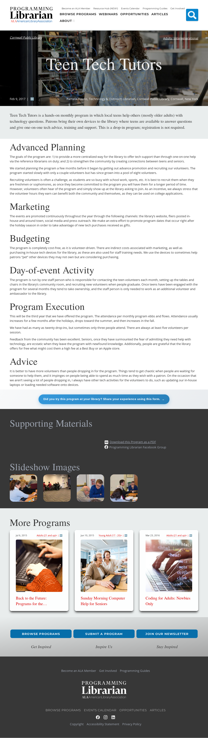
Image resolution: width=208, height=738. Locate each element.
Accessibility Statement (103, 724)
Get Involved (177, 8)
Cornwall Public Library (26, 37)
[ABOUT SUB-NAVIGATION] (73, 21)
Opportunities (133, 710)
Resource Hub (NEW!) (105, 8)
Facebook (98, 717)
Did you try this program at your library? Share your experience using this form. (101, 399)
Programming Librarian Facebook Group (137, 447)
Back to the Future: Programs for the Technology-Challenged (35, 603)
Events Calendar (130, 8)
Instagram (106, 717)
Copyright (77, 724)
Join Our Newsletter (167, 634)
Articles (158, 710)
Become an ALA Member (76, 8)
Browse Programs (41, 634)
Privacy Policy (131, 724)
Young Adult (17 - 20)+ (110, 535)
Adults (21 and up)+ (47, 535)
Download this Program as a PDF (133, 442)
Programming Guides (155, 8)
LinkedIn (113, 717)
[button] (23, 501)
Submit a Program (104, 634)
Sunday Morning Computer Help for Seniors (103, 600)
